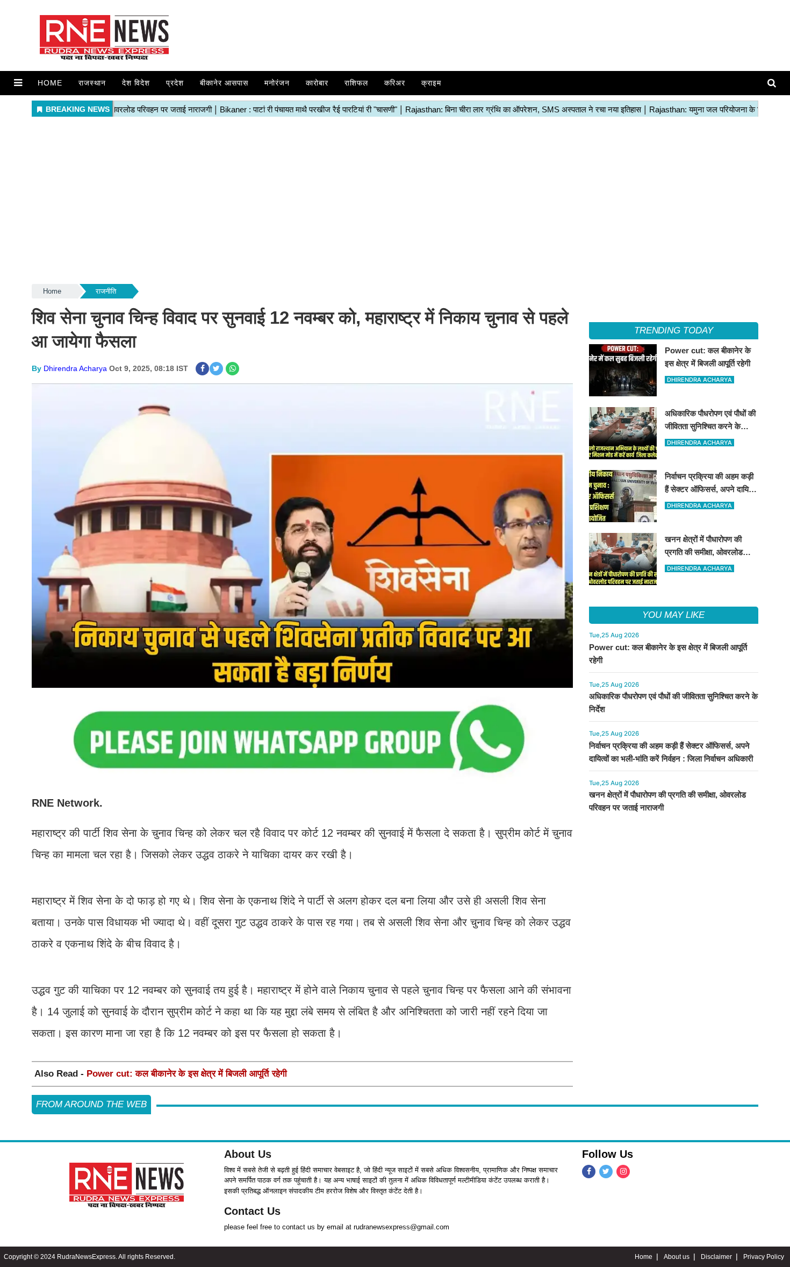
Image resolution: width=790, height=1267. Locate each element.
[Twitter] (606, 1171)
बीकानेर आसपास (224, 83)
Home (50, 83)
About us (677, 1257)
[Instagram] (623, 1171)
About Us (247, 1154)
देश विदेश (136, 83)
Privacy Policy (763, 1257)
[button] (18, 82)
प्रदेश (175, 83)
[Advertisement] (395, 201)
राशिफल (356, 83)
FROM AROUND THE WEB (91, 1104)
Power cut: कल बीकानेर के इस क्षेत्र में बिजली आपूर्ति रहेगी (187, 1074)
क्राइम (431, 83)
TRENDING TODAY (673, 330)
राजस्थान (92, 83)
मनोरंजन (277, 83)
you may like (673, 615)
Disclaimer (716, 1257)
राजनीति (106, 291)
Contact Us (252, 1211)
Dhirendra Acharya (75, 368)
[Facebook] (588, 1171)
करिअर (394, 83)
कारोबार (317, 83)
